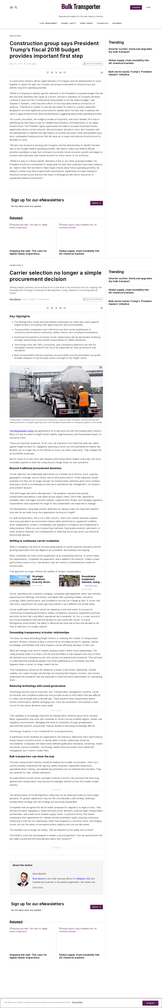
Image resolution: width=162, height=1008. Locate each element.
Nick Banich (15, 299)
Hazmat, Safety (68, 23)
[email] (65, 72)
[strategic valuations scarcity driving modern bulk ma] (20, 580)
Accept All (150, 1003)
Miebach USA (83, 878)
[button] (11, 7)
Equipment (117, 23)
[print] (102, 72)
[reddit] (60, 72)
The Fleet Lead (91, 586)
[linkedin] (52, 72)
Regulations (15, 36)
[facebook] (47, 72)
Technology (103, 23)
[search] (16, 7)
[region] (81, 1003)
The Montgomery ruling (21, 431)
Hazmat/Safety (16, 265)
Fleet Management (48, 23)
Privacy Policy (77, 1002)
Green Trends (86, 23)
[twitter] (56, 72)
